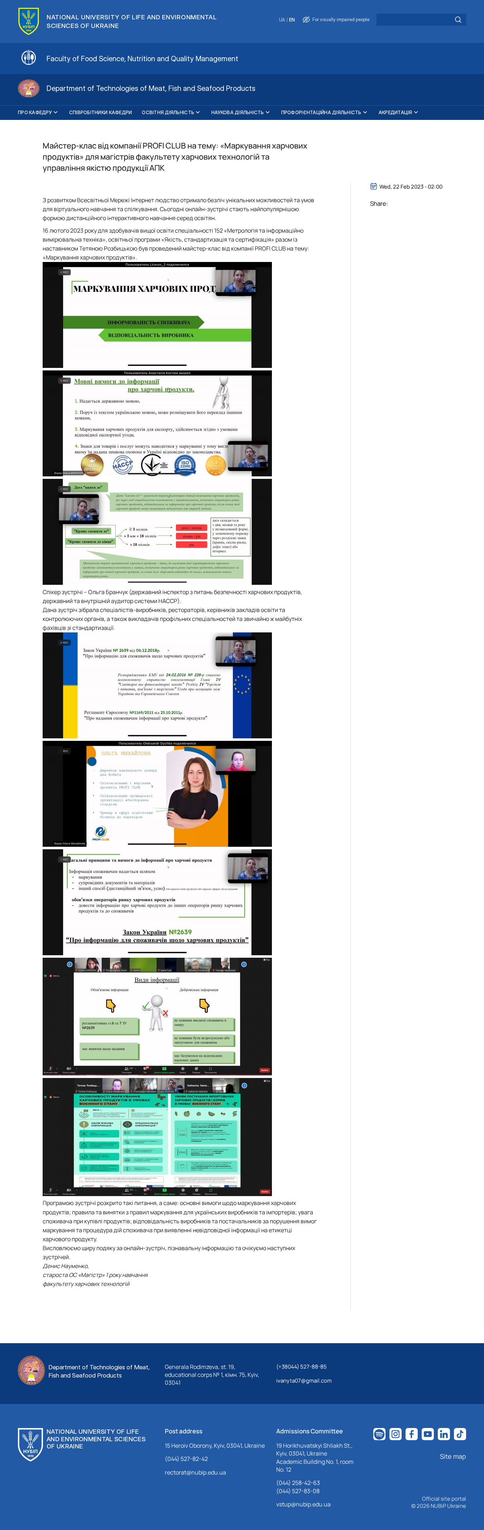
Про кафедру (35, 112)
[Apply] (458, 20)
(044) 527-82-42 (186, 1459)
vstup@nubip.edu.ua (303, 1504)
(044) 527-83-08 (298, 1491)
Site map (453, 1456)
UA (282, 20)
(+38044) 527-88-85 (301, 1366)
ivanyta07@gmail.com (304, 1380)
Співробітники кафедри (100, 112)
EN (292, 20)
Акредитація (395, 112)
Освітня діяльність (168, 112)
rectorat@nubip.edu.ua (195, 1472)
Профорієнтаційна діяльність (321, 112)
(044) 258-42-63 (298, 1483)
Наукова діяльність (237, 112)
